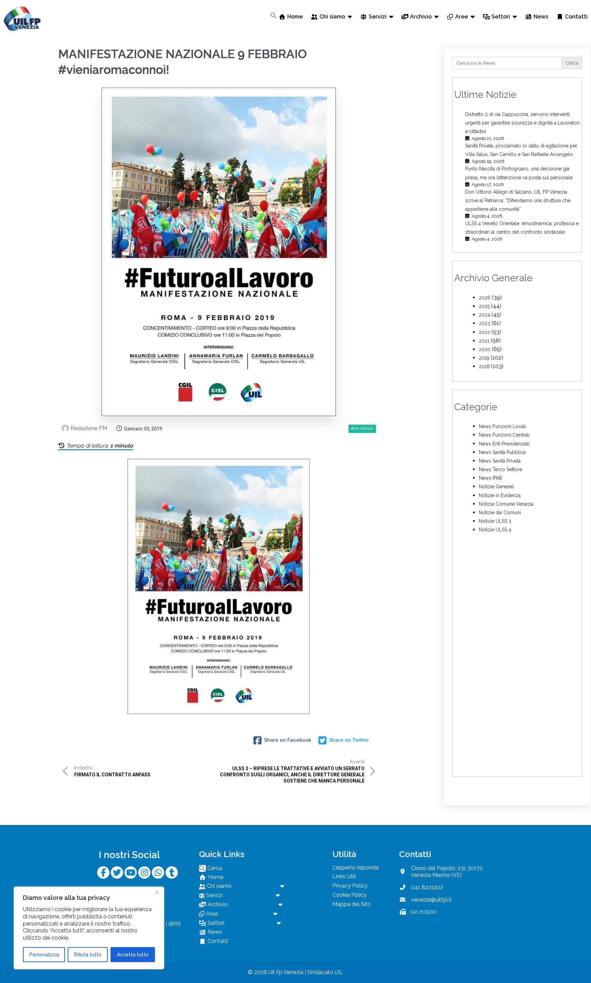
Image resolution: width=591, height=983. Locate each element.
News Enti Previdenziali (504, 444)
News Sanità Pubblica (502, 452)
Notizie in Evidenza (500, 495)
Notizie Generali (496, 486)
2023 (484, 323)
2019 (484, 358)
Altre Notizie (362, 428)
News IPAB (490, 478)
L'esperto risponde (355, 867)
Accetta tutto (133, 954)
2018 (484, 366)
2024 (484, 315)
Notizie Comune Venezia (506, 504)
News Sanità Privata (500, 461)
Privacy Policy (350, 885)
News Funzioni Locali (502, 426)
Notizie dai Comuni (500, 512)
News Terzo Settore (500, 469)
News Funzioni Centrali (504, 435)
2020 (484, 349)
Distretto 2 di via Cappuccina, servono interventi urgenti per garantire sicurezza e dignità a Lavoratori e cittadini (522, 123)
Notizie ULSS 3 (495, 521)
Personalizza (44, 954)
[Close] (157, 892)
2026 (484, 297)
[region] (89, 928)
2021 (484, 341)
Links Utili (344, 876)
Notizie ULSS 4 (495, 529)
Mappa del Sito (351, 904)
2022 (484, 332)
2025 (484, 306)
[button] (273, 15)
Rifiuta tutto (88, 954)
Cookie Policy (349, 895)
